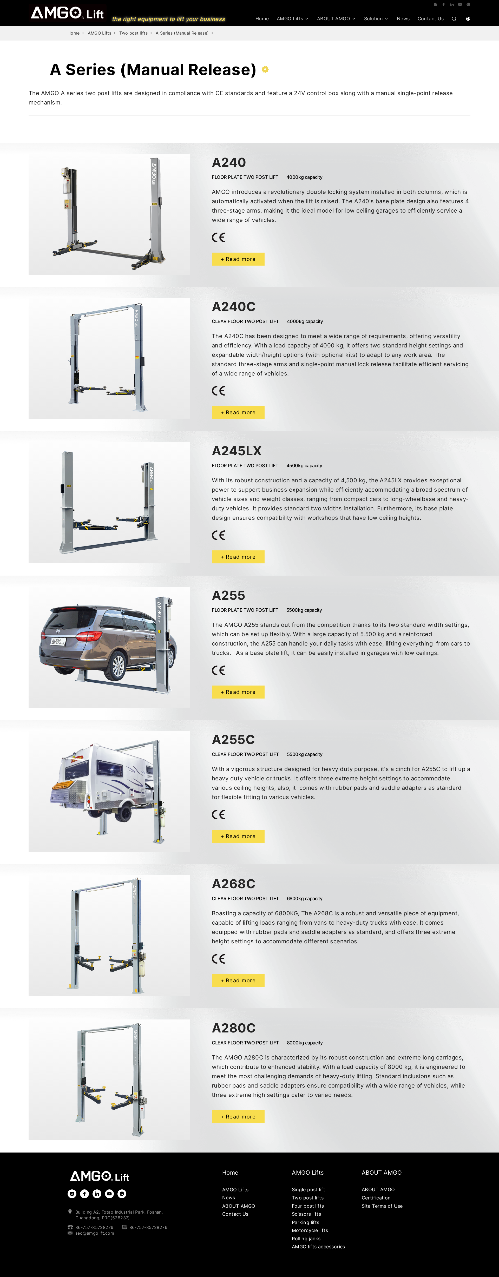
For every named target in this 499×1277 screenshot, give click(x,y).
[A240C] (109, 358)
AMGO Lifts (290, 18)
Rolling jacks (306, 1238)
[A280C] (109, 1079)
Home (262, 18)
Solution (373, 18)
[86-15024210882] (468, 4)
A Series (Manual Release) (182, 33)
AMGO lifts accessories (318, 1246)
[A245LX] (109, 502)
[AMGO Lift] (68, 12)
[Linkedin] (452, 4)
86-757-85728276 (94, 1227)
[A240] (109, 214)
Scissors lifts (306, 1214)
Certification (376, 1197)
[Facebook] (444, 4)
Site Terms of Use (382, 1206)
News (403, 18)
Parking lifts (305, 1222)
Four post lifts (308, 1206)
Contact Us (431, 18)
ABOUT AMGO (333, 18)
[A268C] (109, 935)
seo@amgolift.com (94, 1233)
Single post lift (308, 1189)
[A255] (109, 647)
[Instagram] (436, 4)
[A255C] (109, 791)
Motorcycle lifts (310, 1230)
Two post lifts (133, 33)
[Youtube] (460, 4)
